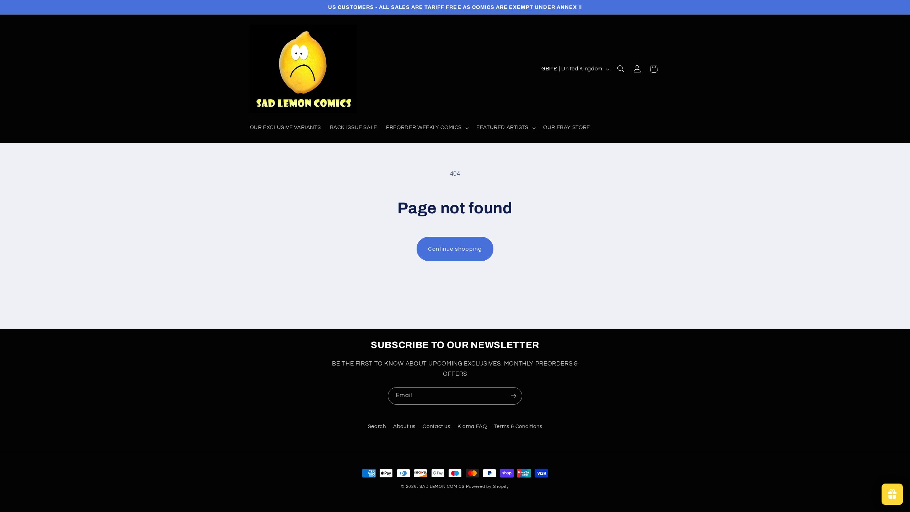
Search (377, 426)
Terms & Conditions (518, 426)
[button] (427, 128)
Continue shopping (455, 249)
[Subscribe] (513, 396)
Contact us (436, 426)
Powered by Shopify (487, 487)
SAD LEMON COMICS (442, 487)
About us (404, 426)
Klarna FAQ (472, 426)
